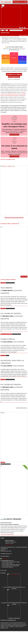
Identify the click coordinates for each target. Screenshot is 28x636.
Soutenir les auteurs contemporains (14, 75)
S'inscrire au (20, 2)
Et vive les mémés (14, 56)
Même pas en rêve (5, 58)
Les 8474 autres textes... (21, 407)
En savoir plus (4, 570)
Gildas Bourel (7, 290)
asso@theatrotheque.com (6, 553)
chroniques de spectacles (12, 93)
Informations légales (5, 556)
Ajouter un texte (24, 276)
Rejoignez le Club (4, 627)
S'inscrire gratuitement (14, 134)
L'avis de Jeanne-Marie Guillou (7, 534)
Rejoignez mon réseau (9, 544)
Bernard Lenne (8, 316)
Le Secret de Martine (22, 59)
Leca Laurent (7, 342)
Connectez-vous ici (16, 79)
